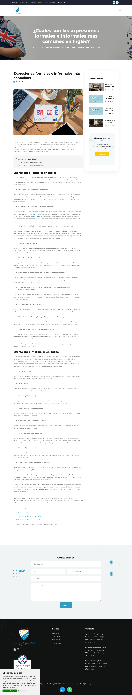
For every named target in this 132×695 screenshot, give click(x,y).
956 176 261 (91, 669)
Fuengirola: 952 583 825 (38, 2)
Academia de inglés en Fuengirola (29, 516)
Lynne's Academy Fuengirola (95, 647)
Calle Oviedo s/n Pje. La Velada (97, 663)
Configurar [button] (21, 691)
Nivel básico (56, 636)
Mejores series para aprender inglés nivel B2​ (109, 85)
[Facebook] (114, 2)
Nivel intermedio (57, 640)
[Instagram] (117, 2)
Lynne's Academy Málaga (94, 634)
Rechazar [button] (13, 691)
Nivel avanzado (57, 643)
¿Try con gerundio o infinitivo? (109, 97)
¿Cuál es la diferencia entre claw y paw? (109, 109)
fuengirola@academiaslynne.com (98, 653)
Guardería (55, 633)
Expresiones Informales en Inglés (32, 166)
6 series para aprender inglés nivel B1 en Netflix (110, 121)
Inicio (33, 47)
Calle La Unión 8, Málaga (95, 637)
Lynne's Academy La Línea (94, 661)
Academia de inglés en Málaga (28, 513)
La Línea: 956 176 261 (57, 2)
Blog (39, 47)
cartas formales (34, 216)
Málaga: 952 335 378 (19, 2)
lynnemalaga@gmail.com (96, 639)
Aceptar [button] (5, 691)
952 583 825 (91, 656)
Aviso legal (88, 684)
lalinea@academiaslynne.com (97, 666)
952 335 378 (91, 642)
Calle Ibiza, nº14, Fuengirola (96, 650)
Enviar (65, 605)
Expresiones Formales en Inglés (32, 162)
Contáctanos (102, 154)
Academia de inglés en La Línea (29, 519)
